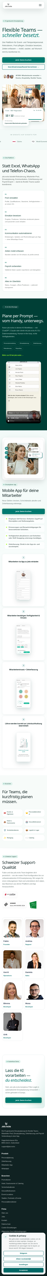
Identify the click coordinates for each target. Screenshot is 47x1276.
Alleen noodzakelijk (23, 1259)
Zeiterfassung (6, 1161)
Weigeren (23, 1253)
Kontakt (4, 1220)
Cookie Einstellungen (9, 1228)
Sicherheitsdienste (8, 1187)
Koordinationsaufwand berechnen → (23, 67)
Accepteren (23, 1270)
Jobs (3, 1217)
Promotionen (6, 1180)
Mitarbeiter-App (7, 1165)
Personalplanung (7, 1158)
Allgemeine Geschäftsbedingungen (14, 1231)
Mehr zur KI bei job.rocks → (13, 355)
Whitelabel (5, 1169)
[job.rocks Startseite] (8, 5)
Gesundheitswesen (8, 1191)
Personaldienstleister (9, 1202)
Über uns (5, 1213)
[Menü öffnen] (40, 5)
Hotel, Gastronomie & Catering (12, 1183)
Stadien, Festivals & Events (11, 1198)
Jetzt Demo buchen (24, 60)
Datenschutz (6, 1224)
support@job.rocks (8, 1146)
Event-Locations (7, 1194)
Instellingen (23, 1264)
